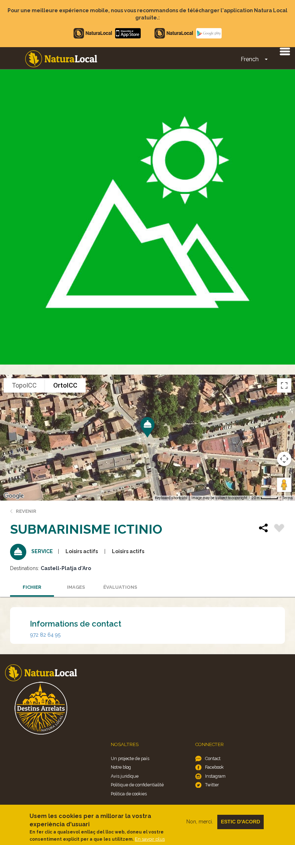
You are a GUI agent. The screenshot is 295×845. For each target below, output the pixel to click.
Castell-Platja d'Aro (66, 568)
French (250, 59)
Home (61, 58)
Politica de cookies (129, 793)
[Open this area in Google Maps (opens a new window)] (14, 496)
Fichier (32, 587)
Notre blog (121, 767)
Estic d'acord (240, 821)
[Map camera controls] (284, 459)
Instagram (215, 776)
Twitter (212, 784)
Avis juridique (125, 776)
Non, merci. (199, 821)
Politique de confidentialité (137, 784)
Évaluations (120, 587)
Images (76, 587)
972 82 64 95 (45, 635)
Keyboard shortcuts (171, 498)
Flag (279, 529)
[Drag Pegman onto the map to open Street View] (284, 485)
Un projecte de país (130, 758)
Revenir (26, 511)
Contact (213, 758)
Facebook (214, 767)
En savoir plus (150, 839)
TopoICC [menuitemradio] (24, 385)
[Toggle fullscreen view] (284, 385)
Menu (284, 51)
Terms (287, 498)
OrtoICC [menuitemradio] (65, 385)
